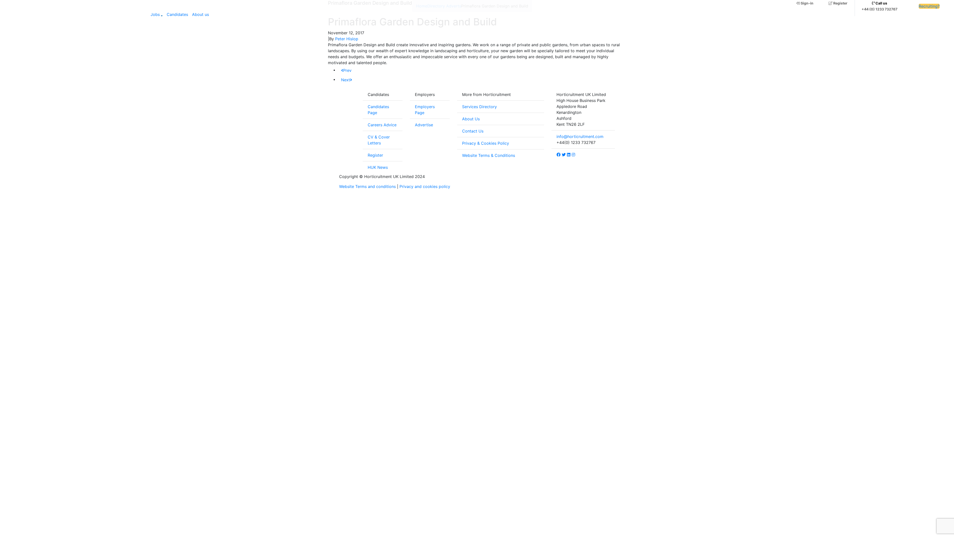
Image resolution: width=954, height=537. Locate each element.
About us (200, 14)
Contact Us (472, 131)
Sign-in (806, 3)
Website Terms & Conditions (488, 155)
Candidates (177, 14)
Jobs (155, 14)
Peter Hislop (346, 38)
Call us (881, 3)
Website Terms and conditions (367, 186)
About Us (471, 118)
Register (840, 3)
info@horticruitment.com (579, 136)
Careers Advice (382, 124)
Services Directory (479, 106)
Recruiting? (929, 6)
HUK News (378, 167)
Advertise (424, 124)
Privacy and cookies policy (424, 186)
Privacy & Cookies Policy (485, 143)
